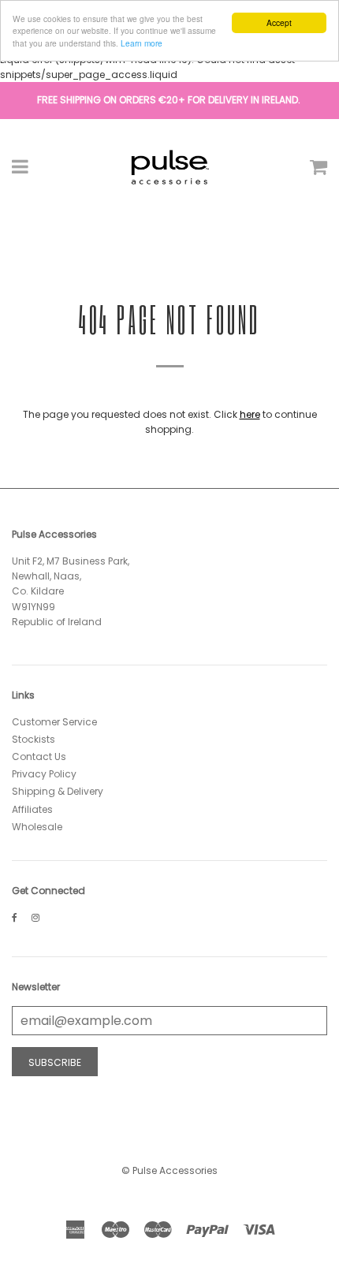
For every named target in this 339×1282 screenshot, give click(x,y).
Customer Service (54, 722)
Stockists (33, 739)
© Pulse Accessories (169, 1170)
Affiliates (32, 809)
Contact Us (39, 756)
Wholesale (37, 826)
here (250, 414)
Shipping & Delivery (57, 791)
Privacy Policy (44, 774)
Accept (279, 22)
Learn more (141, 43)
